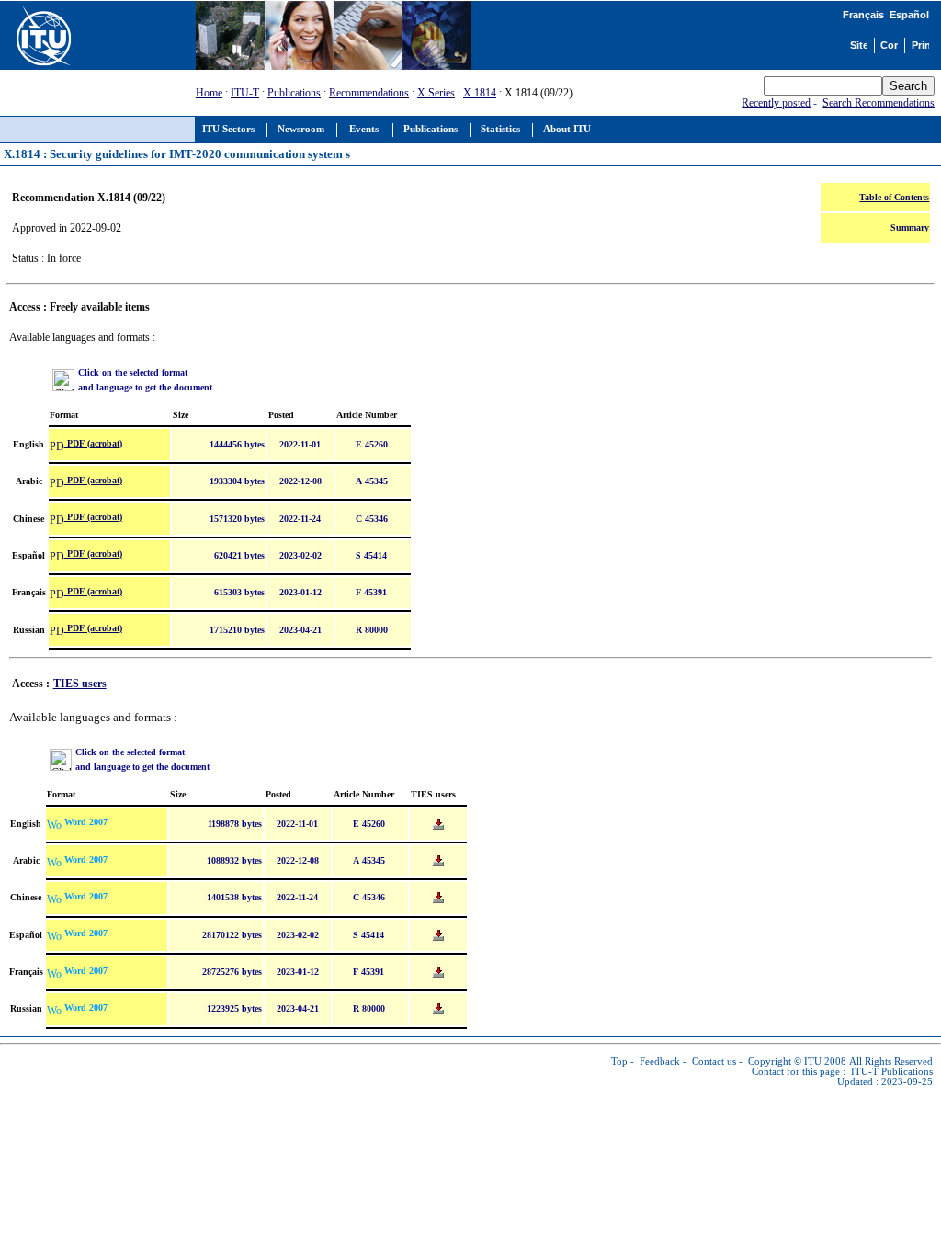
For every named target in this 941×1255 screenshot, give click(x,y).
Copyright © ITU (785, 1062)
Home (209, 92)
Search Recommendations (878, 102)
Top (619, 1062)
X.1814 (479, 92)
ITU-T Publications (892, 1072)
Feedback (660, 1062)
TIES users (80, 683)
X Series (436, 92)
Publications (294, 92)
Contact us (714, 1062)
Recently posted (776, 102)
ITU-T (245, 92)
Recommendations (369, 92)
